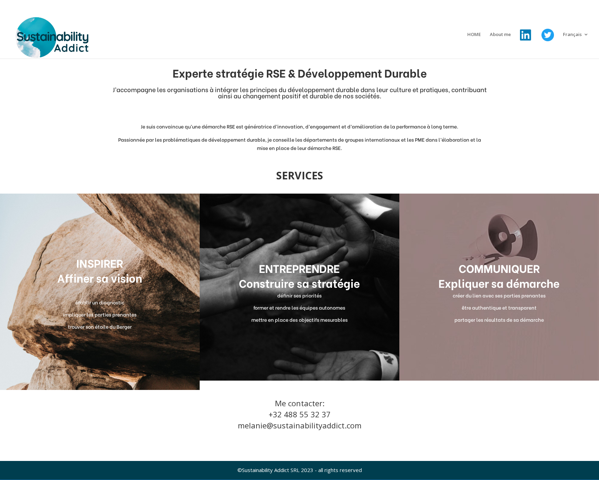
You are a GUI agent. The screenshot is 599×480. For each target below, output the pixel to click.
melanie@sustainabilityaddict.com (300, 425)
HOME (474, 34)
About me (500, 34)
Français (572, 34)
